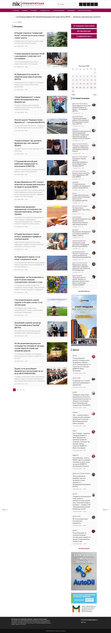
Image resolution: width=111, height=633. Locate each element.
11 (80, 80)
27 (87, 87)
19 (84, 84)
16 (73, 84)
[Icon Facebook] (81, 4)
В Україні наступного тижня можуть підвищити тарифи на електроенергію (27, 236)
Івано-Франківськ (77, 275)
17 (76, 84)
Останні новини (80, 98)
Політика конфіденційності (89, 620)
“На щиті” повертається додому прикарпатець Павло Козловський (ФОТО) (81, 255)
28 (91, 87)
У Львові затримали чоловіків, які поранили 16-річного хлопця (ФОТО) (81, 186)
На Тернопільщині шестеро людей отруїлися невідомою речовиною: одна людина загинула (81, 221)
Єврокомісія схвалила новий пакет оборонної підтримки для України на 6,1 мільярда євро (81, 267)
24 (76, 87)
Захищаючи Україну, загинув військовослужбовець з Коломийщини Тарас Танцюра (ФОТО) (80, 162)
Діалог (75, 349)
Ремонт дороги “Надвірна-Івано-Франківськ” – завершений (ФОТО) (29, 121)
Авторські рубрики (84, 10)
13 (87, 80)
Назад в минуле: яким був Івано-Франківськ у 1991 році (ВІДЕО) (80, 175)
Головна (16, 10)
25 (80, 87)
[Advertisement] (84, 51)
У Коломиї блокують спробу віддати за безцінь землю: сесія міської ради (28, 302)
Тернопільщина (58, 10)
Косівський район (77, 116)
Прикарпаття (45, 10)
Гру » (95, 95)
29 (95, 87)
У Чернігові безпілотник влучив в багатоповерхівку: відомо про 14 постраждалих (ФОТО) (81, 197)
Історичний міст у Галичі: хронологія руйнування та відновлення (81, 383)
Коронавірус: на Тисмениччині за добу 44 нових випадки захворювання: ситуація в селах (29, 279)
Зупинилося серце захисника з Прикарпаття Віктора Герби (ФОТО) (80, 244)
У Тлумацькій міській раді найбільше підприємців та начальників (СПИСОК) (26, 163)
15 (95, 80)
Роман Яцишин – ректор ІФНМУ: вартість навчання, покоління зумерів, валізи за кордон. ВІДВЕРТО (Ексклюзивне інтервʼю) (82, 462)
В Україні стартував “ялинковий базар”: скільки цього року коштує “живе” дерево (29, 35)
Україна (74, 193)
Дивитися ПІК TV (85, 36)
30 (73, 91)
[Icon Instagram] (84, 4)
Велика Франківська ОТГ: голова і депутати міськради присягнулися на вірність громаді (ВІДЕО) (29, 184)
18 (80, 84)
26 (84, 87)
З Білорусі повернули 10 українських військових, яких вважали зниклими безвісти (80, 148)
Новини (24, 10)
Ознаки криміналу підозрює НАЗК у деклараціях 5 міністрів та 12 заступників (29, 56)
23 (73, 87)
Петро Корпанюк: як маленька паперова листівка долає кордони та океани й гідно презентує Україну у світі (81, 537)
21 (91, 84)
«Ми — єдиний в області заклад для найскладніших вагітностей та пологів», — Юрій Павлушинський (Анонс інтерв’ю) (81, 419)
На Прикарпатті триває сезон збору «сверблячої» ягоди (27, 258)
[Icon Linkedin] (88, 4)
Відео (74, 431)
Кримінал (75, 129)
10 (76, 80)
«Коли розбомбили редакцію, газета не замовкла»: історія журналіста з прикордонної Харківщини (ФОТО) (82, 481)
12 (84, 80)
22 (95, 84)
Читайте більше (83, 291)
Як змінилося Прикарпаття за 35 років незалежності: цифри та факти (81, 233)
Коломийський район (78, 252)
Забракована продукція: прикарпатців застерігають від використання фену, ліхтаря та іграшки (28, 210)
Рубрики (34, 10)
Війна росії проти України (79, 103)
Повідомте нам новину (85, 26)
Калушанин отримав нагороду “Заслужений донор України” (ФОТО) (27, 325)
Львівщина (71, 10)
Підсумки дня (85, 31)
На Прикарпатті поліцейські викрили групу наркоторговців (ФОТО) (28, 76)
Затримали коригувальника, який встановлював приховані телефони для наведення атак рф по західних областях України (81, 134)
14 (91, 80)
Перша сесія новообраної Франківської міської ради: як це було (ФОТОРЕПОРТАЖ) (28, 370)
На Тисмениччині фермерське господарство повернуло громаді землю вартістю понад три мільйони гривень (29, 347)
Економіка (75, 230)
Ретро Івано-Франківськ (79, 171)
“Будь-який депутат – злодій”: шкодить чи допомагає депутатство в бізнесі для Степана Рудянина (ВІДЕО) (80, 281)
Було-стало (76, 378)
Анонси (75, 412)
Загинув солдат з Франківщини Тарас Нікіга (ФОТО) (81, 209)
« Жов (73, 95)
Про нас (83, 622)
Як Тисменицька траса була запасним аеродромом (80, 521)
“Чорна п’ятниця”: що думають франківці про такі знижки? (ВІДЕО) (28, 143)
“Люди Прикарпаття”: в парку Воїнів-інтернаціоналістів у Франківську (27, 99)
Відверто (75, 455)
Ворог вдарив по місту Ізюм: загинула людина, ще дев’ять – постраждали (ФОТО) (81, 108)
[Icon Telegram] (92, 4)
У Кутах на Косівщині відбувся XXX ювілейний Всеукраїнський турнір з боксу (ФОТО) (80, 121)
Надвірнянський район (79, 241)
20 (87, 84)
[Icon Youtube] (96, 4)
